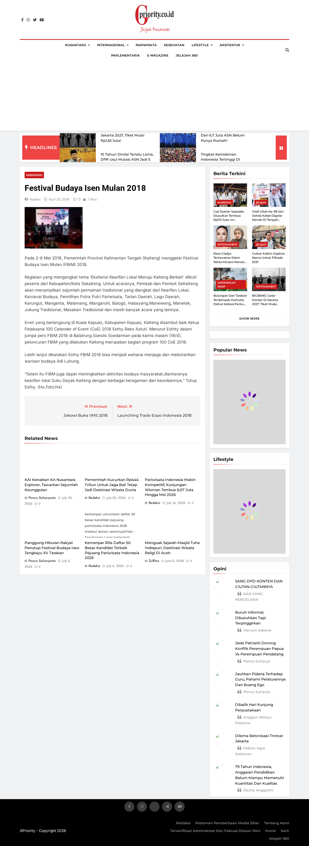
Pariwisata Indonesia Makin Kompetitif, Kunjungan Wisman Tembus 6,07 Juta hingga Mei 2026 (170, 487)
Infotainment (227, 244)
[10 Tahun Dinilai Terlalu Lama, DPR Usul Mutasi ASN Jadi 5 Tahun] (78, 160)
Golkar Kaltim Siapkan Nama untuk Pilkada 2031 (268, 258)
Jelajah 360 (187, 55)
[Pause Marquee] (281, 148)
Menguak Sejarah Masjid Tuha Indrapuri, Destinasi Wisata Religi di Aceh (172, 547)
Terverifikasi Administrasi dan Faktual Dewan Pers (215, 831)
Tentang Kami (276, 823)
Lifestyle (200, 45)
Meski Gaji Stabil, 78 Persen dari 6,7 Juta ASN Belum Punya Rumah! (225, 135)
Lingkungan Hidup (227, 284)
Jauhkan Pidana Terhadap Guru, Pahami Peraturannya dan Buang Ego (260, 679)
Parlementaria (125, 55)
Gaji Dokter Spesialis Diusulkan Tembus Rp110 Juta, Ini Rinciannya (228, 218)
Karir (285, 831)
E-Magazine (158, 55)
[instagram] (28, 20)
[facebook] (22, 20)
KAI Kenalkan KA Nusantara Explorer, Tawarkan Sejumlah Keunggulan (51, 484)
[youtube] (41, 20)
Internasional (111, 45)
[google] (167, 807)
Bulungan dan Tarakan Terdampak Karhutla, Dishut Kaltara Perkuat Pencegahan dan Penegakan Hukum (230, 304)
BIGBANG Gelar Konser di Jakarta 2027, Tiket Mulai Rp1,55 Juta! (123, 135)
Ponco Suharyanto (42, 497)
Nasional (224, 202)
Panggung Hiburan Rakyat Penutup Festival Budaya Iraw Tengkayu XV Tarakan (52, 547)
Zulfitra (154, 560)
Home (270, 831)
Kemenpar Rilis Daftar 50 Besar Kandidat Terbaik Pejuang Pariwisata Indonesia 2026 (112, 550)
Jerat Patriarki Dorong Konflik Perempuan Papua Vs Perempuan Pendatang (259, 648)
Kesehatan (174, 45)
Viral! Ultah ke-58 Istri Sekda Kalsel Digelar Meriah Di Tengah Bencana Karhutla (268, 218)
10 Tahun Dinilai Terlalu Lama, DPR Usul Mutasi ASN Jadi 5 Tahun (127, 159)
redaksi (35, 199)
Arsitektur (230, 45)
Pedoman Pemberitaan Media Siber (227, 823)
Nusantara (75, 45)
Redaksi (183, 823)
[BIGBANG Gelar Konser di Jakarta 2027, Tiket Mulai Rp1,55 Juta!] (78, 135)
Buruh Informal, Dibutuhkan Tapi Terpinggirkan (250, 618)
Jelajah (261, 202)
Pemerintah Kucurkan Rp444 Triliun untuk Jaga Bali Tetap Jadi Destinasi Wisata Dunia (112, 484)
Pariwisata (146, 45)
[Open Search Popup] (287, 50)
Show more (249, 318)
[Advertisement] (154, 97)
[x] (154, 807)
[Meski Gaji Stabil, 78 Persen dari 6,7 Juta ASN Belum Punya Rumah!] (178, 135)
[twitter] (34, 20)
